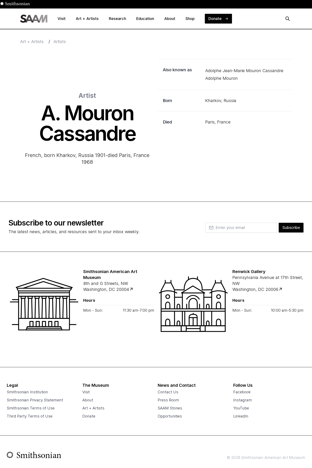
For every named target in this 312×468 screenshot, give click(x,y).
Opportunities (170, 416)
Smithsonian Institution (27, 392)
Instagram (242, 400)
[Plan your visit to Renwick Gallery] (281, 289)
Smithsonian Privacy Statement (35, 400)
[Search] (287, 18)
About (87, 400)
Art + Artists (32, 41)
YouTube (241, 408)
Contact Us (168, 392)
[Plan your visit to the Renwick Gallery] (193, 309)
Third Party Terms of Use (29, 416)
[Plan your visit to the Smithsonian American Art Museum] (44, 309)
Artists (59, 41)
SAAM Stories (170, 408)
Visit (86, 392)
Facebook (242, 392)
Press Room (168, 400)
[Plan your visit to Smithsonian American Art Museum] (131, 289)
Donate (88, 416)
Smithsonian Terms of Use (31, 408)
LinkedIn (240, 416)
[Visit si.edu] (34, 456)
